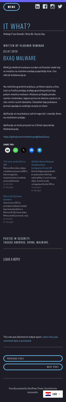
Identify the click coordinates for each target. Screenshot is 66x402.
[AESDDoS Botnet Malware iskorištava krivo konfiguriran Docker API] (45, 176)
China (31, 242)
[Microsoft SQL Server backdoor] (17, 209)
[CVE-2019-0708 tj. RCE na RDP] (17, 174)
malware (42, 242)
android (19, 242)
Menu (11, 7)
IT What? (17, 26)
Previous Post (35, 358)
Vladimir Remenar (32, 46)
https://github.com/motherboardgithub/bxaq (26, 137)
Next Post (55, 366)
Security (24, 238)
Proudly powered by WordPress (23, 388)
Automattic (32, 392)
